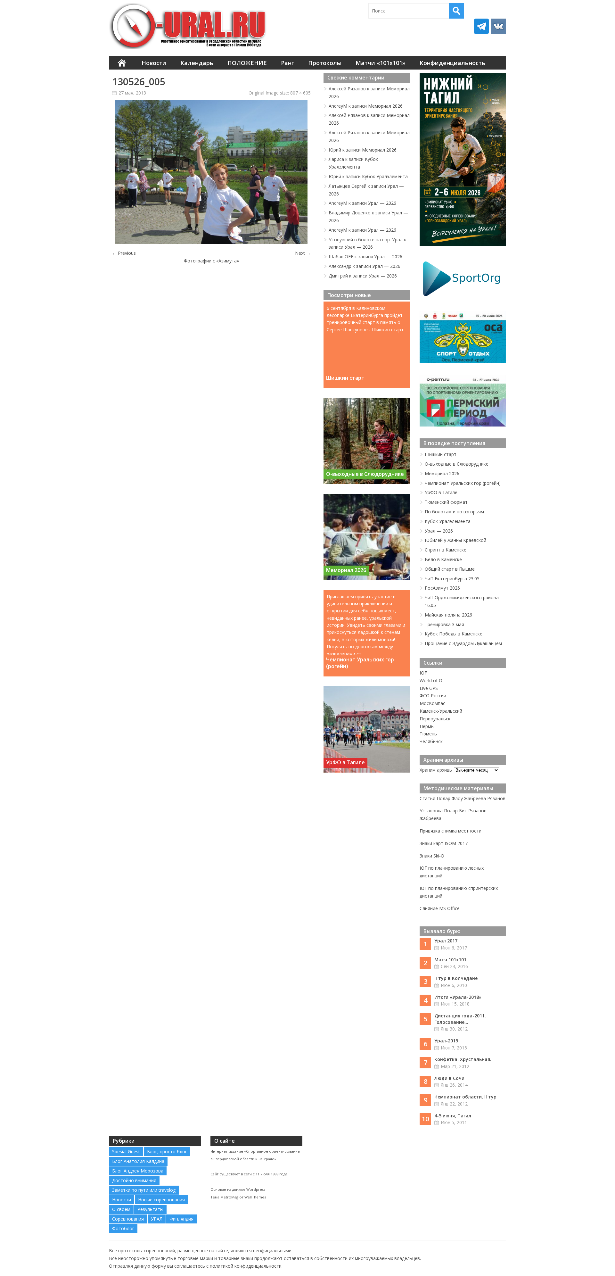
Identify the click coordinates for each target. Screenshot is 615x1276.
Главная (122, 63)
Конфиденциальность (452, 63)
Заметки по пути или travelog (144, 1190)
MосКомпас (432, 703)
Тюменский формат (446, 502)
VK (498, 26)
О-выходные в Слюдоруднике (365, 474)
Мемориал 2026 (385, 106)
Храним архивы (436, 770)
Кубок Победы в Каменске (453, 634)
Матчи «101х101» (381, 63)
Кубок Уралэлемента (385, 176)
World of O (431, 680)
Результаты (150, 1209)
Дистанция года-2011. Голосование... (460, 1019)
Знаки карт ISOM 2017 (444, 843)
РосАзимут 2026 (442, 588)
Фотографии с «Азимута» (211, 261)
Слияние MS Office (440, 908)
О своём (121, 1209)
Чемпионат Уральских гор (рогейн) (360, 663)
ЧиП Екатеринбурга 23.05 (452, 579)
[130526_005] (211, 242)
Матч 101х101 (450, 960)
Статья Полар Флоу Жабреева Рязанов (462, 798)
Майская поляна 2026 (448, 615)
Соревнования (128, 1219)
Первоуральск (435, 719)
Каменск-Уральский (441, 711)
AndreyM (338, 106)
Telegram (481, 26)
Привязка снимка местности (450, 831)
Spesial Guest (126, 1151)
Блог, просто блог (167, 1151)
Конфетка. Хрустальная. (462, 1059)
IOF (423, 673)
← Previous (124, 253)
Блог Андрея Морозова (137, 1171)
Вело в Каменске (443, 559)
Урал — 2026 (382, 203)
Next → (303, 253)
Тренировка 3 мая (444, 624)
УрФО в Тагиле (345, 762)
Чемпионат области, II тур (465, 1097)
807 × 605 (300, 93)
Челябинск (431, 741)
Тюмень (428, 734)
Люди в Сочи (449, 1078)
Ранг (287, 63)
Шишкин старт (345, 378)
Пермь (427, 726)
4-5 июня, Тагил (452, 1116)
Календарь (196, 63)
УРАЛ (156, 1219)
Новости (154, 63)
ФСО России (433, 695)
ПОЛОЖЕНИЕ (247, 63)
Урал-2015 (446, 1041)
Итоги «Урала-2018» (457, 997)
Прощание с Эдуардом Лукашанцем (463, 643)
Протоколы (324, 63)
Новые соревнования (161, 1200)
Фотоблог (123, 1228)
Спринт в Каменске (445, 550)
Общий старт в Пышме (450, 569)
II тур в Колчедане (456, 978)
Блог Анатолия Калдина (138, 1161)
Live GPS (429, 688)
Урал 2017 (445, 941)
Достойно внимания (134, 1180)
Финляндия (181, 1219)
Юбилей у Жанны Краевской (455, 540)
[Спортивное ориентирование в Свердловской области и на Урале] (189, 26)
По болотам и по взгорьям (454, 512)
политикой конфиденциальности (246, 1266)
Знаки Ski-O (432, 856)
